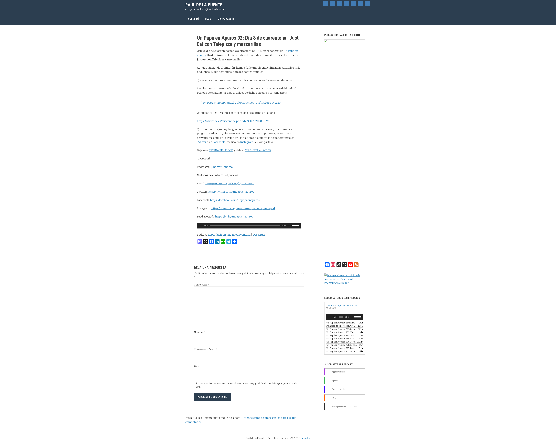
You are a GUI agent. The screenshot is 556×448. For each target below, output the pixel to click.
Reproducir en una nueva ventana (229, 234)
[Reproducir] (200, 225)
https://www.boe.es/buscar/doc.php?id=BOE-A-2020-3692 (233, 121)
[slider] (296, 225)
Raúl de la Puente (203, 4)
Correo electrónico (205, 349)
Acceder (305, 438)
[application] (249, 225)
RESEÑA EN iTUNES (221, 150)
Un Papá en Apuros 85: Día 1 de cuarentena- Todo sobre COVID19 (241, 102)
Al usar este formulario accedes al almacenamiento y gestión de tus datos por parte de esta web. (246, 385)
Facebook (219, 142)
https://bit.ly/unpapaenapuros (234, 216)
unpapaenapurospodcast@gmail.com (229, 183)
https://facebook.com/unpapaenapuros (235, 200)
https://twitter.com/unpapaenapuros (230, 191)
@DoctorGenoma (222, 167)
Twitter (201, 142)
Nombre (199, 332)
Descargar (259, 234)
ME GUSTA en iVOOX (258, 150)
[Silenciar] (289, 225)
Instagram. (247, 142)
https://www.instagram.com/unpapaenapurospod (243, 208)
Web (196, 366)
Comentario (202, 284)
